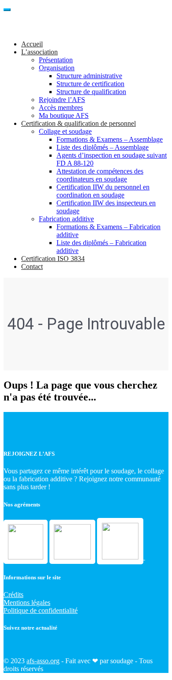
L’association (39, 52)
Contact (32, 266)
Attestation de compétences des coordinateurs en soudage (99, 175)
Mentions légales (27, 602)
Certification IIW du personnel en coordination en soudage (103, 191)
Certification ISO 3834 (53, 258)
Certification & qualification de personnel (78, 123)
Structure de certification (90, 83)
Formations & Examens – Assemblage (109, 139)
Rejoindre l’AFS (62, 99)
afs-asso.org (43, 661)
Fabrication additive (66, 219)
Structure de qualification (91, 91)
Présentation (56, 60)
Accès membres (61, 107)
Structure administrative (89, 75)
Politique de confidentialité (41, 610)
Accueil (32, 44)
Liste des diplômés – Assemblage (102, 147)
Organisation (57, 68)
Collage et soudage (65, 131)
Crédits (13, 594)
